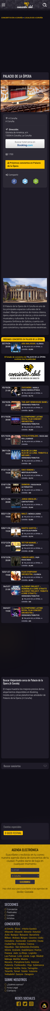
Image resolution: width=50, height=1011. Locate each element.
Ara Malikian (28, 343)
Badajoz (15, 934)
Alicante (18, 931)
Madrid (39, 956)
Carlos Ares (27, 557)
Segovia (8, 968)
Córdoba (21, 944)
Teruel (17, 971)
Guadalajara (27, 950)
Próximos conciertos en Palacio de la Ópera (24, 164)
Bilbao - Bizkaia (12, 938)
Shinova (25, 484)
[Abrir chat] (44, 1005)
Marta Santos (28, 528)
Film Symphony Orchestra (29, 573)
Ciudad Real (10, 944)
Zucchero (26, 387)
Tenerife (9, 971)
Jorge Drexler (28, 499)
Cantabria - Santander (15, 941)
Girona (8, 950)
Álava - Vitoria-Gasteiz (26, 928)
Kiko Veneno (27, 470)
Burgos (24, 938)
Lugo (32, 956)
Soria (23, 968)
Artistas (10, 918)
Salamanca (38, 965)
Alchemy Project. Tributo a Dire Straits (34, 590)
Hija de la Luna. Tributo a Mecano (34, 453)
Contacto (11, 990)
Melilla (16, 959)
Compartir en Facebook (14, 181)
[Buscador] (45, 5)
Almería (27, 931)
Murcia (24, 959)
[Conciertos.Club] (25, 4)
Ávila (7, 934)
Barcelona (34, 934)
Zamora (19, 974)
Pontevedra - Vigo (23, 965)
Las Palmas (10, 956)
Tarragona (33, 968)
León (19, 956)
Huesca (8, 953)
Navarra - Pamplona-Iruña (17, 962)
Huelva (37, 950)
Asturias (37, 931)
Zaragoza (29, 974)
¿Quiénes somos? (15, 984)
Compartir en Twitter (25, 181)
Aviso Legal (12, 987)
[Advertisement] (25, 45)
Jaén (15, 953)
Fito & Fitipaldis (29, 436)
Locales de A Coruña (33, 18)
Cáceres (33, 938)
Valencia (33, 971)
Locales (10, 915)
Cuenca (30, 944)
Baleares (24, 934)
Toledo (24, 971)
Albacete (9, 931)
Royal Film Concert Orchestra (32, 419)
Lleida (26, 956)
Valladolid (10, 974)
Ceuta (40, 941)
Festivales (12, 912)
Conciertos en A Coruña (12, 18)
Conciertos (12, 909)
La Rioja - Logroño (28, 953)
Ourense (35, 962)
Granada (29, 891)
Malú (24, 514)
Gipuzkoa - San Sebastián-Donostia (22, 947)
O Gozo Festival (13, 833)
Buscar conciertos (12, 766)
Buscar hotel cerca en (25, 142)
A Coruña (9, 928)
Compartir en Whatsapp (35, 181)
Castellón (31, 941)
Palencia (9, 965)
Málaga (8, 959)
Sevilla (20, 891)
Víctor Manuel (29, 543)
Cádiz (40, 938)
